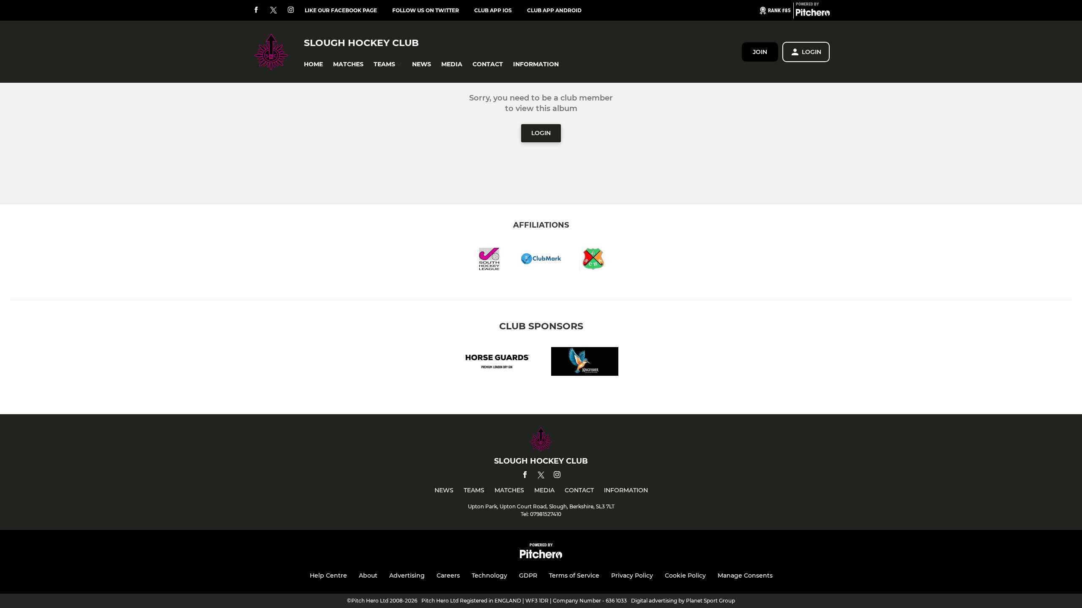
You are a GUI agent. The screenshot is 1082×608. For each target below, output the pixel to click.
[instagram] (291, 10)
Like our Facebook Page (341, 10)
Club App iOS (493, 10)
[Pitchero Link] (813, 14)
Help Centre (328, 575)
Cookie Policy (685, 575)
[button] (313, 64)
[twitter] (273, 10)
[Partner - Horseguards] (497, 363)
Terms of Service (574, 575)
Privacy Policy (632, 575)
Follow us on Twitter (425, 10)
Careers (448, 575)
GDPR (528, 575)
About (368, 575)
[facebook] (256, 10)
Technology (489, 575)
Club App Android (554, 10)
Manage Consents (745, 575)
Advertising (407, 575)
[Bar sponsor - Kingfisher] (585, 363)
